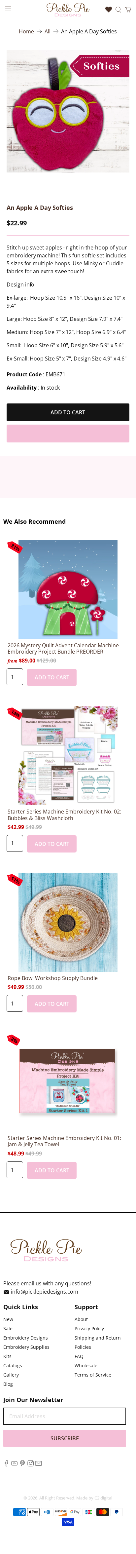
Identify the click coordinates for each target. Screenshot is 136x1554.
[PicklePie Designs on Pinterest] (22, 1464)
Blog (8, 1384)
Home (26, 31)
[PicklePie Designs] (68, 9)
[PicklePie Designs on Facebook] (6, 1464)
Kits (7, 1356)
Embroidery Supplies (26, 1347)
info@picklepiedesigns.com (44, 1292)
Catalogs (12, 1365)
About (81, 1319)
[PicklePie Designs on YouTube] (14, 1464)
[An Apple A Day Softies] (68, 111)
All (48, 31)
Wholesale (86, 1365)
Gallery (11, 1375)
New (8, 1319)
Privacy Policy (89, 1328)
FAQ (79, 1356)
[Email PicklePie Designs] (38, 1464)
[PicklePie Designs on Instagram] (30, 1464)
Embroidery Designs (25, 1338)
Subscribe (65, 1438)
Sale (8, 1328)
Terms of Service (93, 1375)
